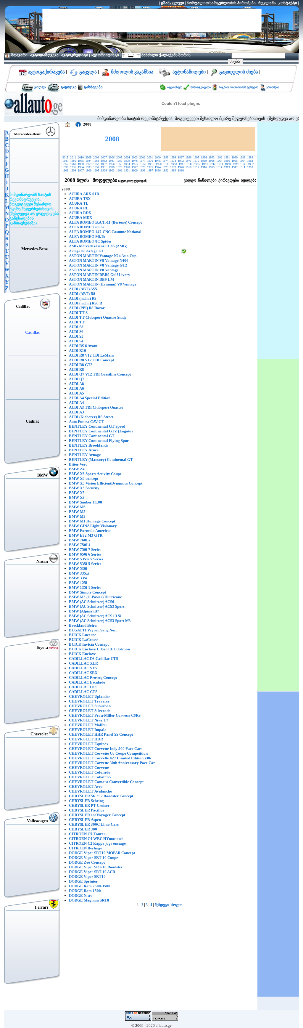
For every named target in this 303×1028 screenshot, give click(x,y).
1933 (88, 167)
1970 (196, 160)
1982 (104, 160)
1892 (165, 170)
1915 (212, 167)
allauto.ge (164, 1025)
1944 (205, 164)
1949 (166, 164)
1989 (242, 157)
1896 (158, 170)
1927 (135, 167)
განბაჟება (93, 87)
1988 (250, 157)
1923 (165, 167)
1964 (242, 160)
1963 (250, 160)
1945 (197, 164)
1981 (112, 160)
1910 (250, 167)
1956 (112, 164)
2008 (96, 157)
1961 (73, 164)
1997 (181, 157)
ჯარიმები (272, 87)
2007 (104, 157)
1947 (182, 164)
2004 (127, 157)
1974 (165, 160)
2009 (88, 157)
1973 (173, 160)
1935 (73, 167)
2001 (150, 157)
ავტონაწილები (189, 71)
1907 (81, 170)
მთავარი (19, 55)
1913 (227, 167)
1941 (220, 164)
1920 (181, 167)
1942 (212, 164)
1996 (188, 157)
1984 (88, 160)
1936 (65, 167)
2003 (135, 157)
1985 (81, 160)
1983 (96, 160)
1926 (142, 167)
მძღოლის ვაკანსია (132, 71)
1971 (188, 160)
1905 (96, 170)
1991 (227, 157)
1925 (150, 167)
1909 (65, 170)
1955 (119, 164)
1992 (219, 157)
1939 (235, 164)
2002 (142, 157)
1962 (65, 164)
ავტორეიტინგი (105, 55)
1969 (204, 160)
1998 (173, 157)
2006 (112, 157)
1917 (196, 167)
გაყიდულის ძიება (238, 71)
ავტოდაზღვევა (44, 55)
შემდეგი (162, 905)
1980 (119, 160)
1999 (165, 157)
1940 (228, 164)
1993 (212, 157)
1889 (173, 170)
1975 (158, 160)
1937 (251, 164)
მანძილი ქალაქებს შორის (166, 55)
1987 (65, 160)
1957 (104, 164)
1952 (143, 164)
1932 (96, 167)
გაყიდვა (69, 87)
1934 (81, 167)
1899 (142, 170)
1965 (235, 160)
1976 (150, 160)
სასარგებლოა (201, 87)
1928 (127, 167)
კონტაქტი (287, 3)
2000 (158, 157)
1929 (119, 167)
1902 (119, 170)
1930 (112, 167)
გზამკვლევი (172, 3)
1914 (219, 167)
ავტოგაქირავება (46, 71)
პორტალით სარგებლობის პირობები (221, 3)
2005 (119, 157)
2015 (65, 157)
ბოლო (176, 905)
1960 (81, 164)
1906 (88, 170)
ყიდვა (40, 87)
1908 (73, 170)
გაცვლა (88, 71)
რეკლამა (267, 3)
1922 (173, 167)
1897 (150, 170)
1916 (204, 167)
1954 (127, 164)
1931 (104, 167)
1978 (135, 160)
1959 (88, 164)
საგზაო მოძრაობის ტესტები (238, 87)
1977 (142, 160)
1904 (104, 170)
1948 (174, 164)
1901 (127, 170)
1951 (151, 164)
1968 (212, 160)
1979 (127, 160)
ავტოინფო (175, 87)
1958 (96, 164)
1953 (135, 164)
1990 (235, 157)
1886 (181, 170)
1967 (219, 160)
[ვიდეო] (183, 252)
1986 (73, 160)
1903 (112, 170)
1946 (189, 164)
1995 (196, 157)
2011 (73, 157)
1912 (235, 167)
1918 (188, 167)
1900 (135, 170)
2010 (81, 157)
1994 (204, 157)
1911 (242, 167)
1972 (181, 160)
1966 (227, 160)
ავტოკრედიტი (74, 55)
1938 (243, 164)
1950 (159, 164)
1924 (158, 167)
